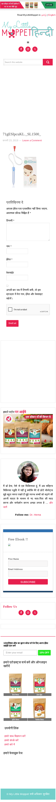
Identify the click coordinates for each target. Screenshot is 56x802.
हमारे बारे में (9, 744)
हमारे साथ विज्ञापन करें (14, 736)
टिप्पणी (10, 220)
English (51, 15)
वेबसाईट (10, 272)
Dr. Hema (35, 514)
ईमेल (9, 259)
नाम (8, 246)
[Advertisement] (28, 100)
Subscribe (28, 582)
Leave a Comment (32, 140)
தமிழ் (43, 15)
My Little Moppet (28, 29)
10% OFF (44, 652)
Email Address (15, 569)
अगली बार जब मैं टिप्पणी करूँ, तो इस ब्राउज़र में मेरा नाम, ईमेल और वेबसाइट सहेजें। (24, 294)
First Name (13, 558)
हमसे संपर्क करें (11, 740)
